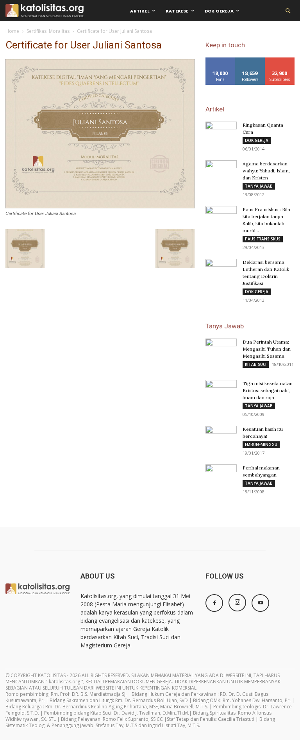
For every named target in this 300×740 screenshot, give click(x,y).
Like (220, 60)
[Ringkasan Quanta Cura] (221, 132)
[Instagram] (237, 602)
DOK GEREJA (256, 140)
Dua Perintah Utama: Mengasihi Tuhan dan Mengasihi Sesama (267, 349)
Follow (250, 60)
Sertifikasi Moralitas (48, 31)
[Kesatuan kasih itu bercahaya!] (221, 434)
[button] (288, 10)
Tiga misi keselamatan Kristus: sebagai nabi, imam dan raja (268, 390)
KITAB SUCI (255, 364)
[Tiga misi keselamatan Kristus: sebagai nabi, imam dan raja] (221, 391)
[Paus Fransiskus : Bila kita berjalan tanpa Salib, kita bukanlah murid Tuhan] (221, 217)
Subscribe (280, 60)
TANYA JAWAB (259, 186)
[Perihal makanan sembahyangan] (221, 475)
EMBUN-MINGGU (261, 444)
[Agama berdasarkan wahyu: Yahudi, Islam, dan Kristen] (221, 171)
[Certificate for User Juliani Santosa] (100, 206)
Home (12, 31)
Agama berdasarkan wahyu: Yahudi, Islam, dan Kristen (266, 171)
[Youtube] (260, 603)
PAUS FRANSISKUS (262, 239)
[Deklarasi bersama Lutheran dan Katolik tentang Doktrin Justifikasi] (221, 270)
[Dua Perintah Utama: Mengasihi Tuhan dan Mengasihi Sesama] (221, 349)
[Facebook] (214, 603)
